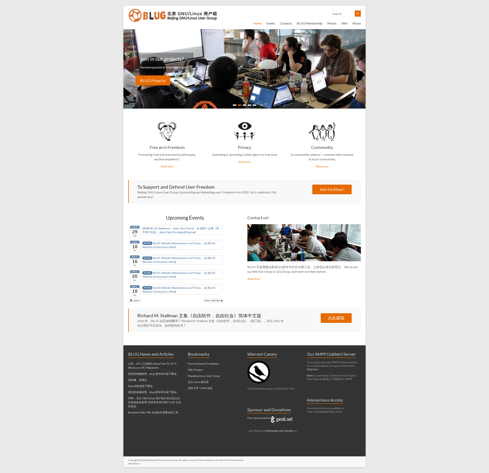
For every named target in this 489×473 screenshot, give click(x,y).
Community (322, 147)
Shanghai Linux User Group (204, 375)
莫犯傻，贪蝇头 (137, 379)
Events (270, 23)
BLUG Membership (309, 23)
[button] (134, 301)
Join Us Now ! (332, 189)
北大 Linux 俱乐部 (198, 382)
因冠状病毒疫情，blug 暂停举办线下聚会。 (153, 373)
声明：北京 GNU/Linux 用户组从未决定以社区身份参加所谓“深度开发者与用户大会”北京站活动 (154, 402)
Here (310, 375)
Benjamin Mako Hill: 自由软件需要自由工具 (153, 412)
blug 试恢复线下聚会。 (141, 386)
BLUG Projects (153, 80)
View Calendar (213, 300)
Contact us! (258, 217)
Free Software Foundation (203, 363)
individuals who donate (279, 430)
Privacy (244, 147)
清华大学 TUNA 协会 (200, 388)
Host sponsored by (259, 417)
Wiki (344, 23)
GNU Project (195, 369)
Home (257, 23)
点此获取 (336, 317)
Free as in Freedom (167, 147)
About (356, 23)
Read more (167, 166)
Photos (332, 23)
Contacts (286, 23)
